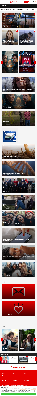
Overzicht (3, 9)
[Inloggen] (33, 1)
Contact (32, 9)
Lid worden (26, 9)
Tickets (14, 9)
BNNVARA (4, 5)
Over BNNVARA (20, 9)
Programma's (8, 9)
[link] (9, 359)
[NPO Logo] (35, 2)
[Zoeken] (30, 1)
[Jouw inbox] (31, 2)
